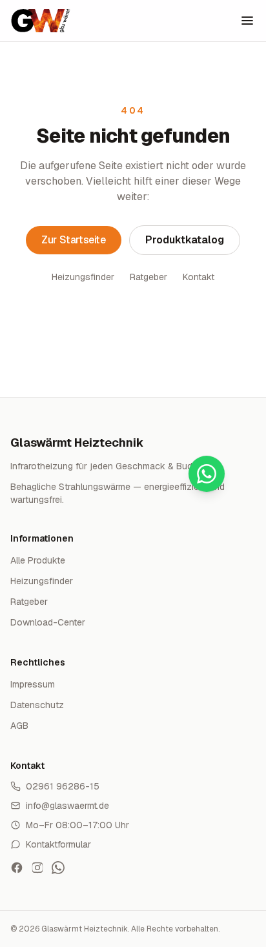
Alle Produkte (37, 560)
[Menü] (247, 20)
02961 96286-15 (62, 786)
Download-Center (47, 622)
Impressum (32, 684)
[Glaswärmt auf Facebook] (16, 867)
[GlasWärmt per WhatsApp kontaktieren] (58, 867)
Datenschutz (37, 705)
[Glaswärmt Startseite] (40, 21)
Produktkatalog (184, 240)
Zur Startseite (73, 240)
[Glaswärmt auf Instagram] (37, 867)
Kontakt (198, 277)
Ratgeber (148, 277)
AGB (19, 725)
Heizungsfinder (83, 277)
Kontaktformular (58, 844)
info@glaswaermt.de (67, 805)
